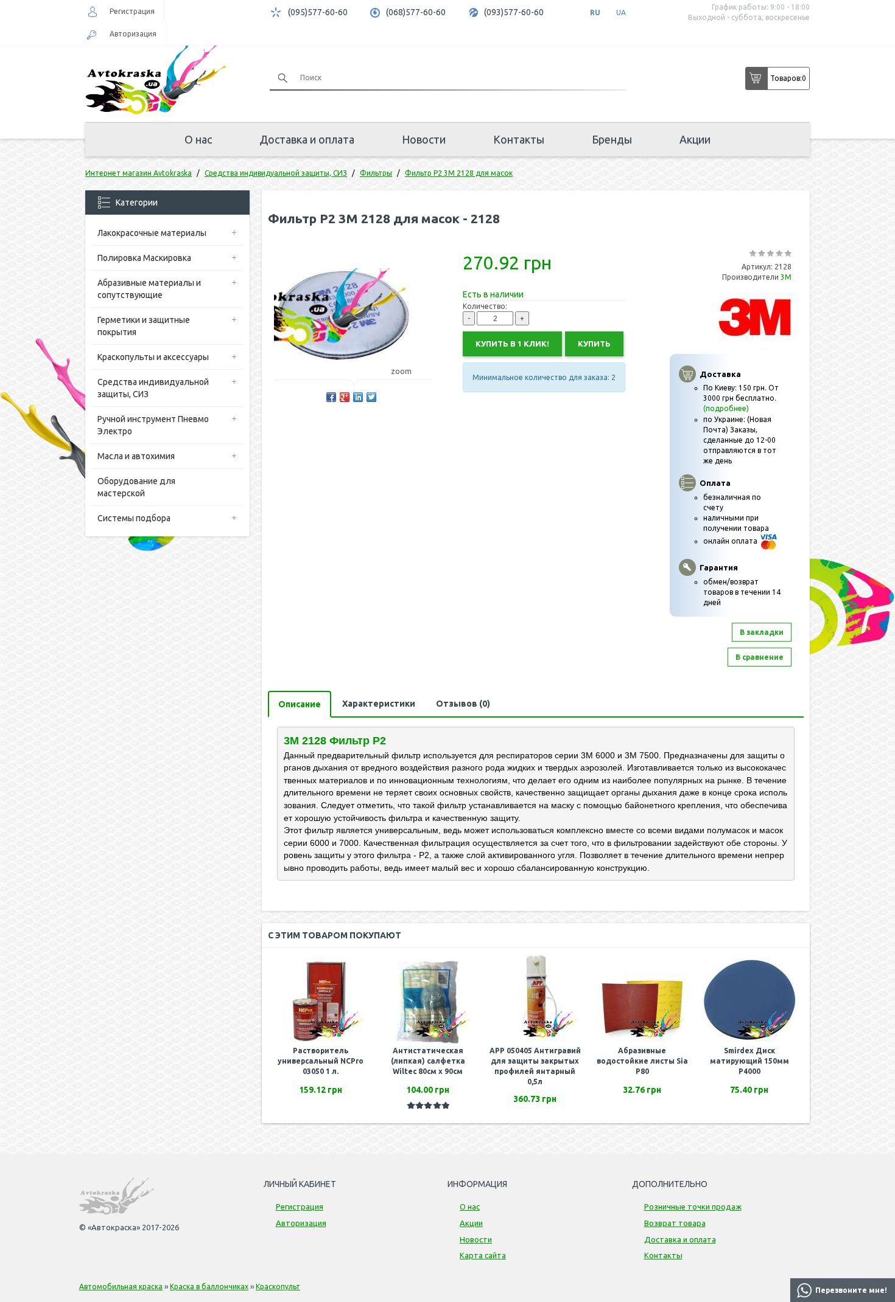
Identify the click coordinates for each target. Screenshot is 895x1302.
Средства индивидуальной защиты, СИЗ (153, 388)
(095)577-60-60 (318, 12)
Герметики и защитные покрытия (143, 326)
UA (621, 12)
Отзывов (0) (463, 703)
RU (595, 12)
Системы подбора (133, 518)
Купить (594, 343)
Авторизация (133, 34)
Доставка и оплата (306, 139)
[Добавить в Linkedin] (358, 397)
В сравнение (759, 657)
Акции (695, 139)
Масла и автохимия (136, 456)
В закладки (762, 632)
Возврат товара (675, 1223)
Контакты (518, 139)
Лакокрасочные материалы (151, 233)
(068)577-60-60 (416, 12)
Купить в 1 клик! (512, 343)
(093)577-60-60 (514, 12)
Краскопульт (278, 1286)
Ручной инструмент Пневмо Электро (153, 425)
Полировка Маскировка (144, 258)
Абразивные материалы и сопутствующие (149, 289)
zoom (401, 371)
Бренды (612, 139)
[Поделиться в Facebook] (331, 397)
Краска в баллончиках (209, 1286)
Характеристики (378, 703)
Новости (424, 139)
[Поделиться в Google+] (344, 397)
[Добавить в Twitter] (371, 397)
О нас (198, 139)
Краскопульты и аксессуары (153, 357)
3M (786, 277)
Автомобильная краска (121, 1286)
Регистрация (132, 11)
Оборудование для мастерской (136, 487)
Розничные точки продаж (693, 1206)
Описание (299, 704)
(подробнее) (726, 408)
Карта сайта (483, 1255)
